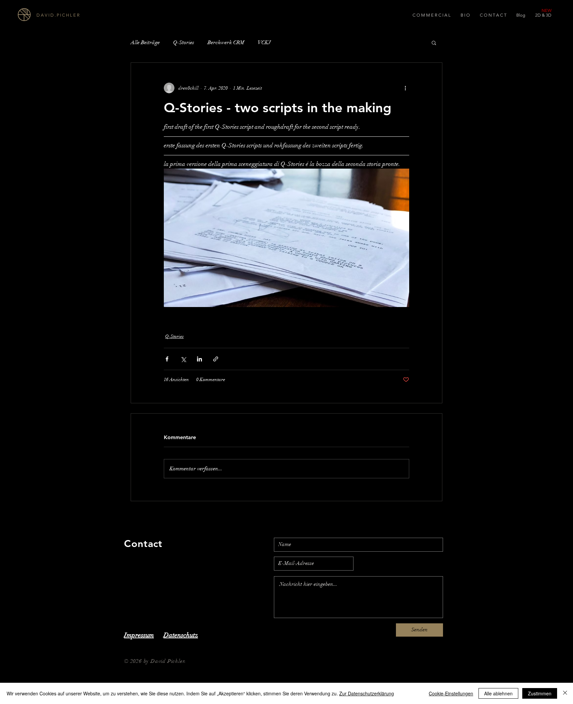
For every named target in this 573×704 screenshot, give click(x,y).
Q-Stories (183, 42)
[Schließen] (565, 693)
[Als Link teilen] (216, 359)
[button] (434, 42)
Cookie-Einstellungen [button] (451, 693)
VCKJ (264, 42)
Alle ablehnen (498, 693)
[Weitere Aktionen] (405, 88)
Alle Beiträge (145, 42)
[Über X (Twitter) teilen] (183, 359)
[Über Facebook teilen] (167, 359)
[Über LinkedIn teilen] (199, 359)
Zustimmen (539, 693)
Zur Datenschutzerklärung (366, 693)
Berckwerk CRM (226, 42)
